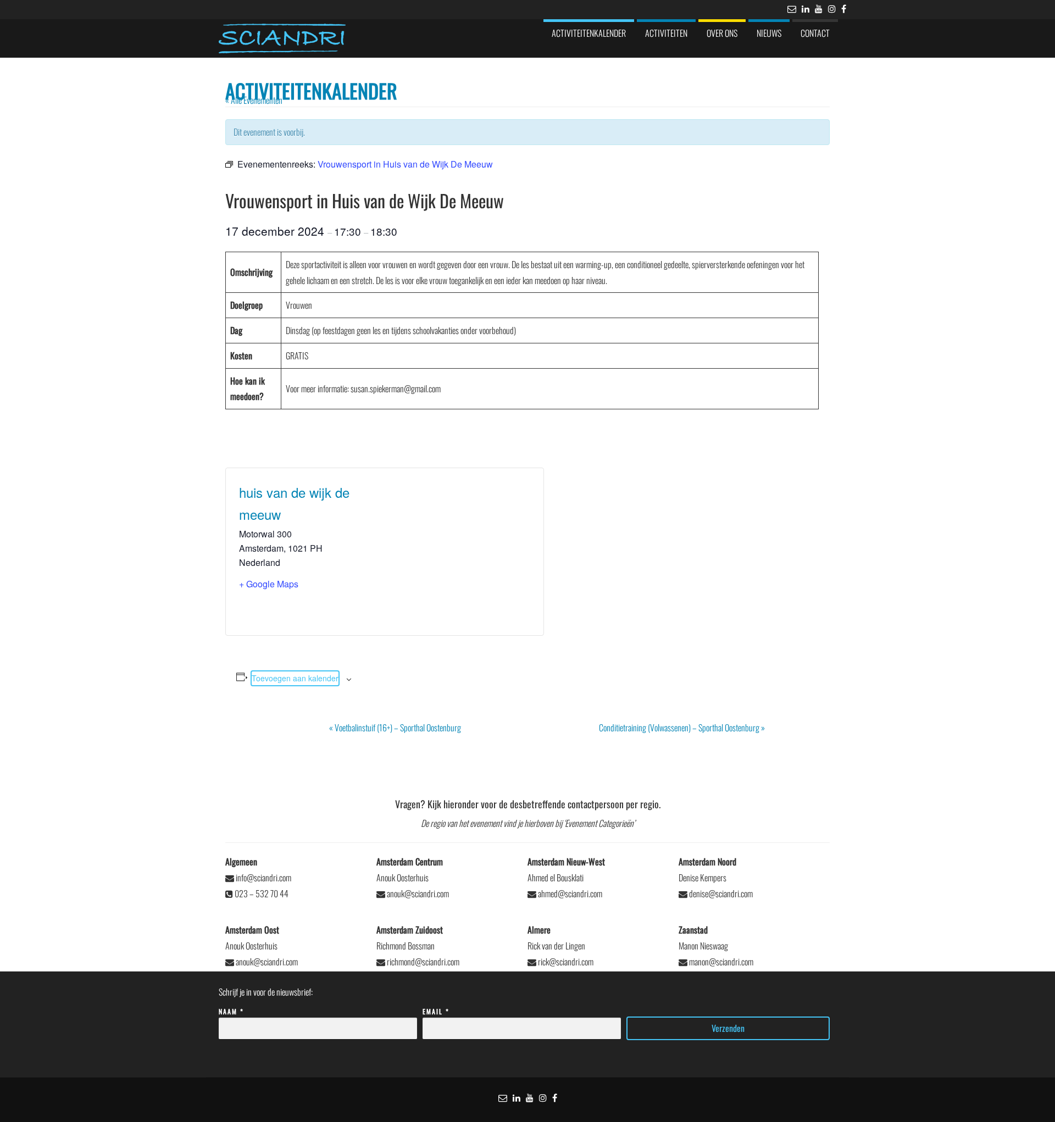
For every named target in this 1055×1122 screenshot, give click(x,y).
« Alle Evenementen (253, 100)
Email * (436, 1011)
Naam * (231, 1011)
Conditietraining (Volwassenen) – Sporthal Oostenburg (682, 727)
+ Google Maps (268, 583)
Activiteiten (666, 33)
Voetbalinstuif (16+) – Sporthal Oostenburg (395, 727)
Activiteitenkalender (589, 33)
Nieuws (769, 33)
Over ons (722, 33)
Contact (815, 33)
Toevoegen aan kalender (295, 678)
